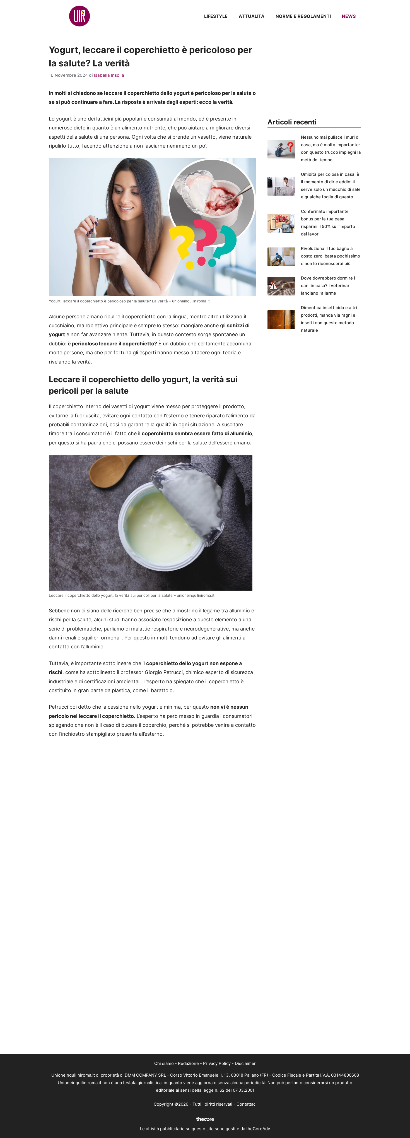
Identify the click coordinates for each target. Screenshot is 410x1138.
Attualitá (251, 16)
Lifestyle (216, 16)
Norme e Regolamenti (303, 16)
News (349, 16)
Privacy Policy (217, 1063)
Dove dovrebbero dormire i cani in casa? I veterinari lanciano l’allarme (328, 285)
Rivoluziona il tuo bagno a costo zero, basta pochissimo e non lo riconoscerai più (330, 256)
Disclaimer (245, 1063)
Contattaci (247, 1104)
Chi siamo (164, 1063)
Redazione (188, 1063)
